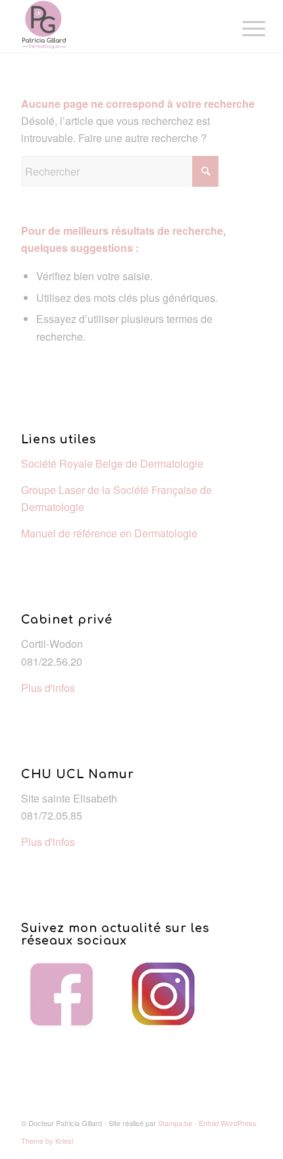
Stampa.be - (178, 1123)
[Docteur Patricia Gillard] (117, 26)
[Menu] (243, 27)
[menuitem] (243, 27)
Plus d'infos (48, 687)
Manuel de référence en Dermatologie (109, 533)
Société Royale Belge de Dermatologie (112, 463)
